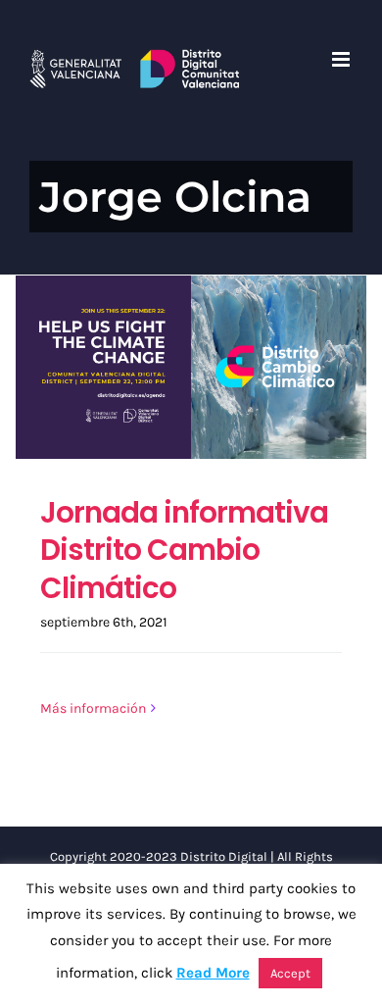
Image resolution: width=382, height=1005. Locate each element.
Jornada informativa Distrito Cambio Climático (184, 549)
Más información (93, 708)
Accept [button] (290, 973)
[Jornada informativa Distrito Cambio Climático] (191, 367)
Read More (213, 972)
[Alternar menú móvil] (342, 59)
